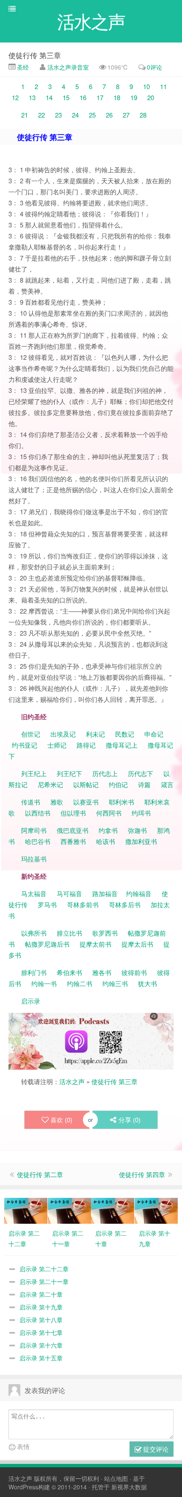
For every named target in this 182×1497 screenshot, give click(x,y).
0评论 (154, 67)
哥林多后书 (125, 904)
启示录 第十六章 (41, 1345)
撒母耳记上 (122, 744)
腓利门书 (34, 972)
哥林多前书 (83, 904)
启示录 (30, 1000)
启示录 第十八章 (41, 1319)
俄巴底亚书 (72, 830)
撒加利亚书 (141, 841)
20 (150, 97)
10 (146, 86)
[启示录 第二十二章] (25, 1209)
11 (163, 86)
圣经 (22, 67)
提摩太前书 (95, 943)
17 (100, 97)
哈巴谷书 (37, 841)
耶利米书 (121, 801)
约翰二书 (79, 983)
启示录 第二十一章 (44, 1281)
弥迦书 (137, 830)
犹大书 (147, 983)
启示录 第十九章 (41, 1307)
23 (58, 114)
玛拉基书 (34, 858)
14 (49, 97)
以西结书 (37, 812)
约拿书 (108, 830)
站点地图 (116, 1478)
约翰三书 (115, 983)
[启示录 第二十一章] (69, 1209)
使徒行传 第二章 (40, 1174)
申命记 (154, 733)
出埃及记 (62, 733)
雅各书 (101, 972)
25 (92, 114)
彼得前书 (134, 972)
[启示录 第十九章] (156, 1209)
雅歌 (56, 801)
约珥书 (141, 812)
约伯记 (118, 784)
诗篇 (144, 784)
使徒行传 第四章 (142, 1174)
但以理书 (73, 812)
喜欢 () (61, 1119)
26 (109, 114)
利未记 (96, 733)
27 (126, 114)
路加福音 (105, 893)
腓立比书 (69, 932)
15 (66, 97)
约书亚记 (24, 744)
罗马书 (47, 904)
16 (83, 97)
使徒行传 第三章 (34, 55)
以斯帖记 (86, 784)
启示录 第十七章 (41, 1332)
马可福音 (69, 893)
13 (32, 97)
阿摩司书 (34, 830)
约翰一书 (44, 983)
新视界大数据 (129, 1487)
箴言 (167, 784)
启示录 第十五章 (41, 1358)
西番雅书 (73, 841)
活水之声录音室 (68, 67)
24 (75, 114)
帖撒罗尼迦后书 (47, 943)
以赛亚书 (86, 801)
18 (116, 97)
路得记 (87, 744)
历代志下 (140, 773)
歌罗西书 (105, 932)
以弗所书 (34, 932)
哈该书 (105, 841)
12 (15, 97)
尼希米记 (49, 784)
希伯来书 (69, 972)
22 (41, 114)
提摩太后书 (137, 943)
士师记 (56, 744)
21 (24, 114)
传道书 (31, 801)
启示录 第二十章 (41, 1294)
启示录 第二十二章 (44, 1268)
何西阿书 (108, 812)
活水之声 (72, 1081)
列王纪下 (69, 773)
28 (143, 114)
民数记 (125, 733)
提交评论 (154, 1448)
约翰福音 (139, 893)
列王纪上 (34, 773)
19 (133, 97)
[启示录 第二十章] (112, 1209)
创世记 (30, 733)
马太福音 (34, 893)
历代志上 (105, 773)
